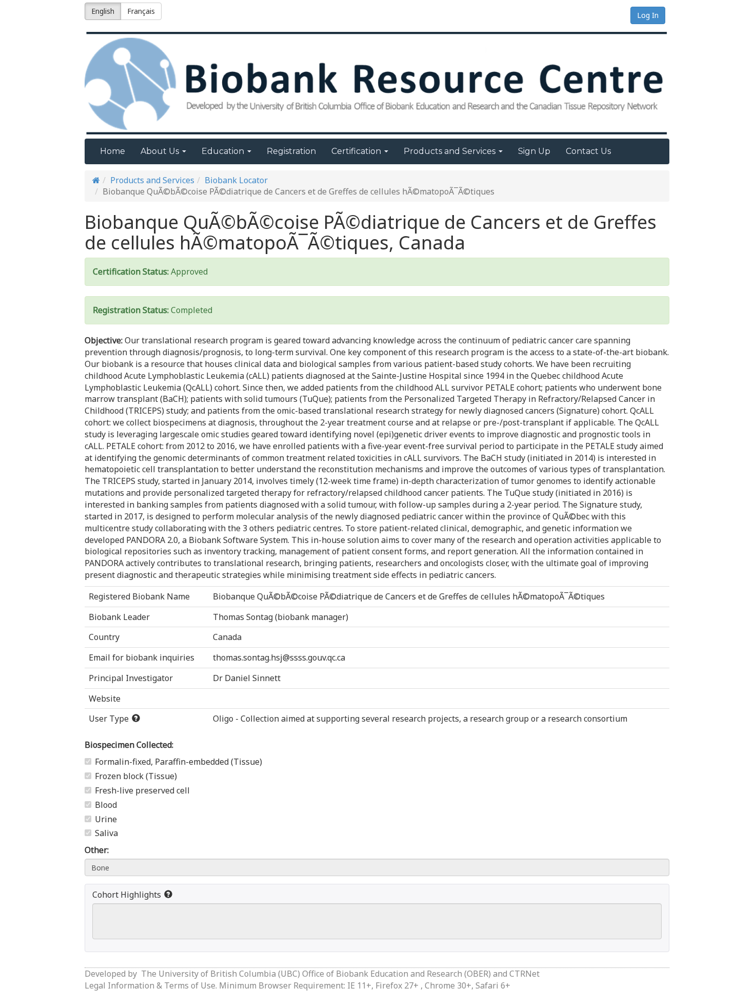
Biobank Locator (236, 180)
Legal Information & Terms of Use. (152, 985)
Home (112, 151)
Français (141, 11)
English (102, 11)
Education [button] (224, 151)
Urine (106, 819)
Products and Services (152, 180)
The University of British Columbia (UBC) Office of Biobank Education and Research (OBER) (316, 973)
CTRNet (524, 973)
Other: (97, 850)
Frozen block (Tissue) (136, 776)
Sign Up (534, 151)
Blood (106, 804)
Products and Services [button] (451, 151)
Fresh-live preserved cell (142, 790)
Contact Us (588, 151)
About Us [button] (161, 151)
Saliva (106, 833)
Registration (291, 151)
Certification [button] (357, 151)
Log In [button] (648, 15)
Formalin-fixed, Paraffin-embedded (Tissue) (178, 761)
